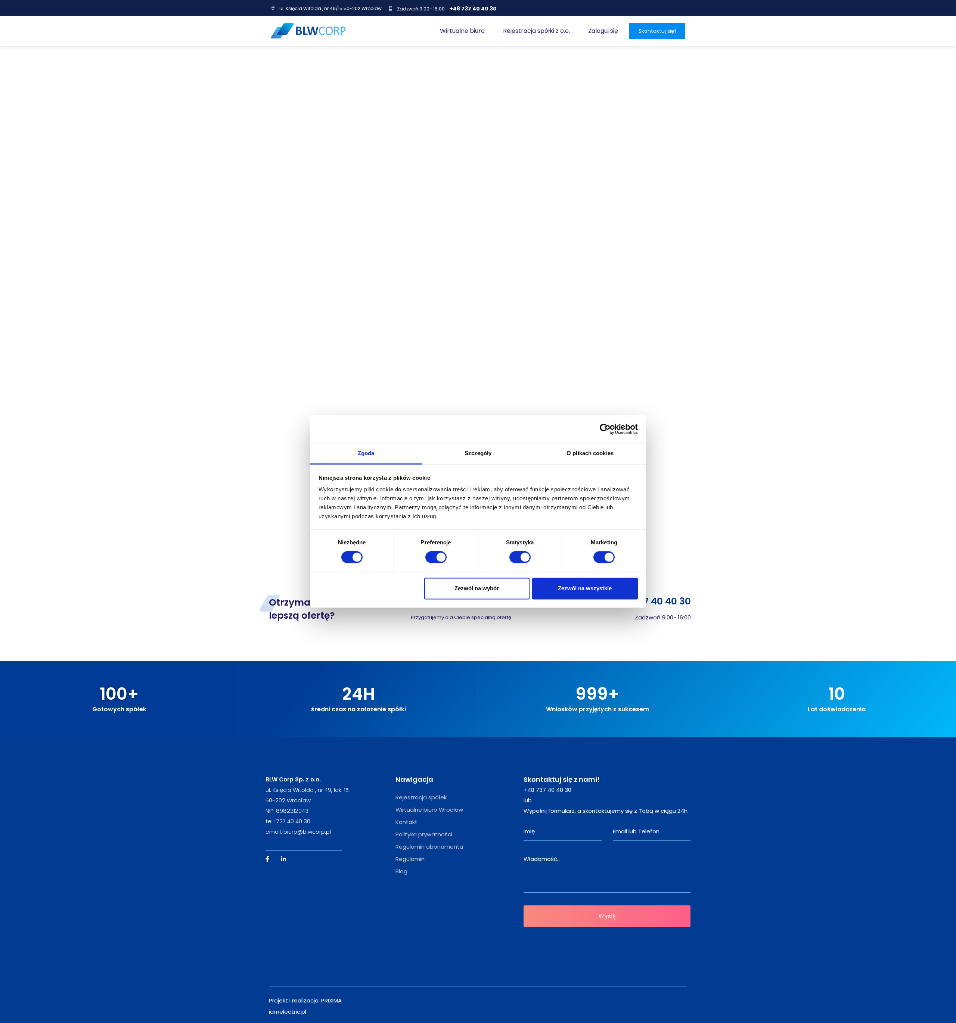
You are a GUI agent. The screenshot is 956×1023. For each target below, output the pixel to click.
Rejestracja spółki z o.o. (536, 31)
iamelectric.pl (287, 1012)
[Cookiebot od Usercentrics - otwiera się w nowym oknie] (605, 429)
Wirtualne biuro (462, 31)
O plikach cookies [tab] (590, 453)
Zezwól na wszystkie (585, 588)
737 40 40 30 (293, 821)
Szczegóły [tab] (478, 453)
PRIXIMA (331, 1000)
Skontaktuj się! (657, 31)
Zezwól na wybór (476, 588)
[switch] (436, 557)
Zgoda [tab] (366, 453)
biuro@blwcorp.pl (307, 832)
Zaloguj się (603, 31)
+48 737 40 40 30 (473, 8)
